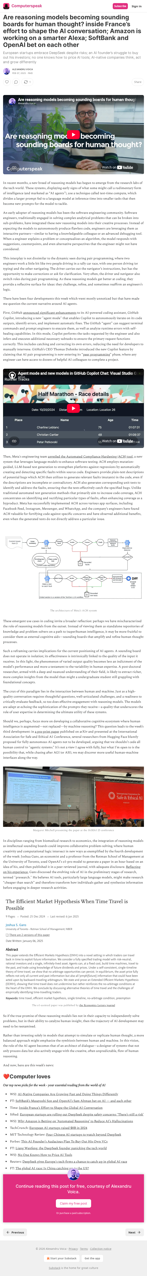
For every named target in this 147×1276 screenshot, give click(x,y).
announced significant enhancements (49, 312)
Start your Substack (63, 1258)
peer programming (96, 354)
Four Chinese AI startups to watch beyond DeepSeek (83, 1134)
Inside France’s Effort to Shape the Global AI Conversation (61, 1107)
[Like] (7, 82)
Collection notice (100, 1249)
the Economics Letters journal (97, 1005)
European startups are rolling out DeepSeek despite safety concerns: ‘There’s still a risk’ (82, 1114)
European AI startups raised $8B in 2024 (58, 1127)
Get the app (92, 1258)
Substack (54, 1268)
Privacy (73, 1249)
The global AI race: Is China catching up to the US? (52, 1168)
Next (132, 1232)
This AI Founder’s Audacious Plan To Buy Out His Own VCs (64, 1141)
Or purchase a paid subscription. (73, 1213)
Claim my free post (73, 1203)
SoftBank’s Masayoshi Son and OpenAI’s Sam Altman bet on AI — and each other (73, 1100)
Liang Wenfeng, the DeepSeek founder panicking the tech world (61, 1148)
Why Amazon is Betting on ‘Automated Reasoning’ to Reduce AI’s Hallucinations (75, 1121)
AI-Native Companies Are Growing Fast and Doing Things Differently (68, 1094)
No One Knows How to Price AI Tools (45, 1154)
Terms (84, 1249)
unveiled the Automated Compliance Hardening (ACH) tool (90, 456)
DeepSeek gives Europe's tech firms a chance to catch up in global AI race (74, 1161)
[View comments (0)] (16, 82)
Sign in (137, 6)
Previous (17, 1232)
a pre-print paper (47, 731)
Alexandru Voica (22, 69)
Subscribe (120, 6)
